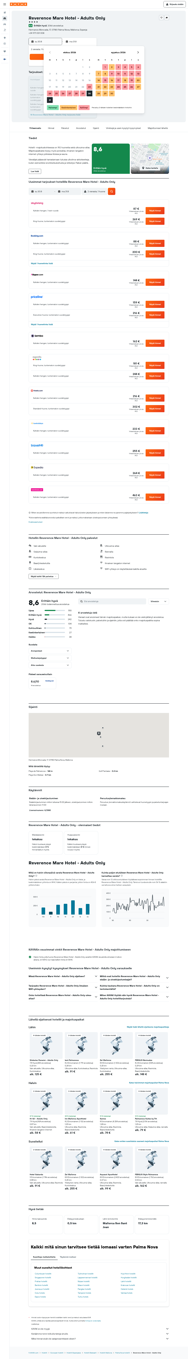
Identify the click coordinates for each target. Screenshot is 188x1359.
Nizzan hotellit (84, 1281)
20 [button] (69, 86)
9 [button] (89, 73)
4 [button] (56, 73)
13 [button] (70, 80)
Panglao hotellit (84, 1289)
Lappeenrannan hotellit (87, 1277)
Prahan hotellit (41, 1281)
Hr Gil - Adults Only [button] (38, 1118)
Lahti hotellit (126, 1281)
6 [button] (69, 73)
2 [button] (89, 67)
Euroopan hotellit (57, 1353)
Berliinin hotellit (41, 1285)
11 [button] (56, 80)
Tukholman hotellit (85, 1273)
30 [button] (89, 93)
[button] (5, 4)
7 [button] (76, 73)
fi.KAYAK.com (33, 1353)
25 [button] (56, 93)
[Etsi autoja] (4, 24)
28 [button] (76, 93)
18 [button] (56, 86)
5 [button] (63, 73)
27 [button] (70, 93)
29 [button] (83, 93)
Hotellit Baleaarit (90, 1353)
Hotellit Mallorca (106, 1353)
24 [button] (50, 93)
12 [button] (63, 80)
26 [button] (63, 93)
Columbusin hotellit (43, 1273)
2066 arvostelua (55, 25)
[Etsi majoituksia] (4, 18)
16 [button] (89, 80)
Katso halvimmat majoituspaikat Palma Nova (149, 1082)
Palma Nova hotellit (122, 1353)
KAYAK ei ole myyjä (40, 1328)
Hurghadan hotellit (129, 1277)
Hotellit (44, 1353)
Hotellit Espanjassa (74, 1353)
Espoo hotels (40, 1297)
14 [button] (76, 80)
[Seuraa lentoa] (4, 43)
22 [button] (83, 86)
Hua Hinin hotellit (128, 1273)
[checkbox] (42, 683)
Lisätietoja (143, 512)
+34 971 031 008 (36, 33)
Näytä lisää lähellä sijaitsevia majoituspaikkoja (148, 1027)
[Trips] (4, 51)
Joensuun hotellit (42, 1289)
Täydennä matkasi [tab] (68, 1257)
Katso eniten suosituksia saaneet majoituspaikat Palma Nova (142, 1141)
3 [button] (50, 73)
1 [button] (82, 67)
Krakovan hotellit (128, 1285)
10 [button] (50, 80)
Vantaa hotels (126, 1293)
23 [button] (89, 86)
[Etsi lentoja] (4, 12)
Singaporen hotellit (43, 1277)
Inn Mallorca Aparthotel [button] (75, 1118)
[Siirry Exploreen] (4, 38)
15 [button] (83, 80)
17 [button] (50, 86)
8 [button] (83, 73)
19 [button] (63, 86)
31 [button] (50, 100)
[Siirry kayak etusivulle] (18, 4)
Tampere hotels (84, 1293)
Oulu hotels (40, 1293)
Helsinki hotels (127, 1289)
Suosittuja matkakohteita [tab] (44, 1257)
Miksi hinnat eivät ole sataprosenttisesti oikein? (53, 1338)
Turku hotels (83, 1297)
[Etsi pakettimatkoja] (4, 30)
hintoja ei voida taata (93, 1321)
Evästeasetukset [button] (36, 522)
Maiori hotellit (83, 1285)
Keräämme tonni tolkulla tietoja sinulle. (49, 1333)
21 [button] (76, 86)
